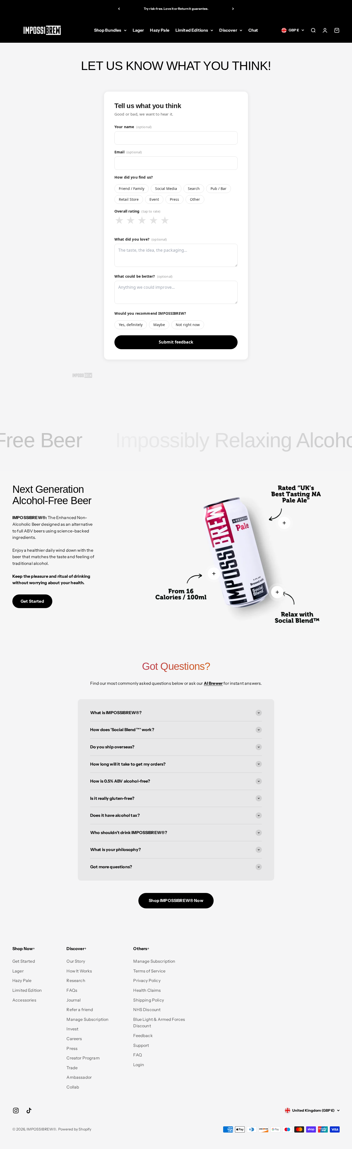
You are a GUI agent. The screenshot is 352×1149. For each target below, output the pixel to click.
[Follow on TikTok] (29, 1110)
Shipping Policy (148, 1000)
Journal (73, 1000)
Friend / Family (131, 188)
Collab (72, 1087)
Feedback (143, 1035)
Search (194, 188)
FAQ (137, 1054)
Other (195, 199)
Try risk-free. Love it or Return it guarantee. (176, 9)
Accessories (24, 1000)
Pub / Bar (219, 188)
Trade (72, 1067)
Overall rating (137, 211)
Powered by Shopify (74, 1129)
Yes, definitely (131, 324)
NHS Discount (147, 1009)
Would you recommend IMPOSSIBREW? (150, 313)
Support (141, 1045)
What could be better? (143, 276)
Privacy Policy (146, 980)
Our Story (75, 961)
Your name (133, 126)
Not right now (188, 324)
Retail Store (129, 199)
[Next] (233, 9)
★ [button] (119, 220)
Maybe (159, 324)
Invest (72, 1028)
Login (138, 1064)
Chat (253, 30)
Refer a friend (79, 1009)
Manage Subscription (87, 1019)
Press (174, 199)
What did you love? (140, 239)
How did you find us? (133, 177)
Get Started (32, 601)
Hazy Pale (159, 30)
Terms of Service (149, 970)
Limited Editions (191, 30)
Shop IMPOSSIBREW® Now (176, 900)
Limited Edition (27, 990)
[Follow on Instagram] (15, 1110)
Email (128, 152)
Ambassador (79, 1077)
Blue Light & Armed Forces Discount (159, 1023)
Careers (74, 1038)
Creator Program (82, 1057)
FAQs (71, 990)
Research (75, 980)
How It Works (79, 970)
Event (154, 199)
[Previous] (119, 9)
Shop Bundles (107, 30)
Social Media (166, 188)
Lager (138, 30)
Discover (228, 30)
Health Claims (147, 990)
